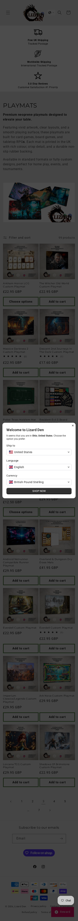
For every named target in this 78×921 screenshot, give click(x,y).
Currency (11, 475)
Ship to (10, 445)
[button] (39, 452)
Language (12, 460)
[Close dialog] (73, 426)
